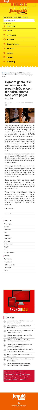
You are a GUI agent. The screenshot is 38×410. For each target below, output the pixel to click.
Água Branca (8, 259)
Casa (5, 232)
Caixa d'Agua (8, 262)
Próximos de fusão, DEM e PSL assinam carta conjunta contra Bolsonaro (18, 341)
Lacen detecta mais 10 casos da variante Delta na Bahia (19, 326)
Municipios (15, 377)
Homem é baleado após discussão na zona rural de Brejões (19, 355)
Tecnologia (22, 379)
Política (27, 377)
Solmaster (24, 405)
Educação (7, 235)
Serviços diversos (9, 252)
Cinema (25, 17)
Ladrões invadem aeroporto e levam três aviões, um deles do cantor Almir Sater (19, 364)
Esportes (8, 372)
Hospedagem (8, 238)
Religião (6, 247)
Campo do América (9, 264)
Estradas (15, 372)
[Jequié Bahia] (2, 73)
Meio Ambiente (25, 374)
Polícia (22, 377)
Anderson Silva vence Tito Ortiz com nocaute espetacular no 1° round (20, 322)
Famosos (22, 372)
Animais (6, 226)
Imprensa (7, 241)
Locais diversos (8, 244)
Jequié (18, 374)
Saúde (6, 250)
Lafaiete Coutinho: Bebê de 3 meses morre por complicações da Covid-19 (19, 345)
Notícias (7, 73)
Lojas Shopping (17, 17)
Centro (6, 270)
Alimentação (7, 224)
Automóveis (7, 229)
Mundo (8, 377)
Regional (8, 379)
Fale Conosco (8, 17)
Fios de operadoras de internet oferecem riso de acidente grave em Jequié (20, 350)
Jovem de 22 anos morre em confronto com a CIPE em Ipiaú (20, 360)
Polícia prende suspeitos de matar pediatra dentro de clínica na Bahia (19, 336)
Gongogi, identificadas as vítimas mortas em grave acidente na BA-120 (20, 331)
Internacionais (10, 374)
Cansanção (7, 267)
